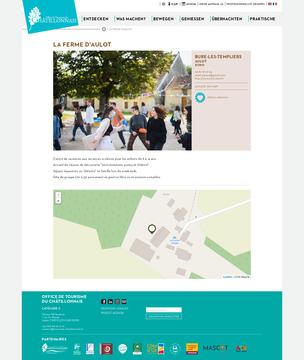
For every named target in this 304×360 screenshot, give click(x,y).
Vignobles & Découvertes (137, 348)
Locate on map (206, 86)
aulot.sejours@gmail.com (210, 75)
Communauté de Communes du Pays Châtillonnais (55, 348)
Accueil (104, 29)
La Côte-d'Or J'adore (122, 348)
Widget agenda (112, 313)
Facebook (103, 301)
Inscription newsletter (164, 316)
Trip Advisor (124, 301)
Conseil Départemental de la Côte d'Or (155, 348)
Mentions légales (114, 308)
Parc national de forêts (106, 348)
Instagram (117, 301)
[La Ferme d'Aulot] (152, 229)
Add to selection (217, 97)
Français (275, 4)
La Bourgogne (175, 348)
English (270, 4)
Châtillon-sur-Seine (77, 348)
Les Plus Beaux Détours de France (90, 348)
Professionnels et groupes (246, 4)
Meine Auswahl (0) (211, 4)
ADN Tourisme (241, 348)
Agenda (191, 4)
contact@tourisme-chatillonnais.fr (62, 329)
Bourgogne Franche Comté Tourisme (192, 348)
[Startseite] (50, 17)
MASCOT (215, 348)
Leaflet (227, 276)
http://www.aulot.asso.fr (209, 78)
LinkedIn (110, 301)
